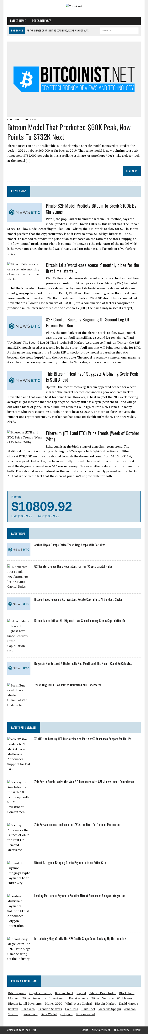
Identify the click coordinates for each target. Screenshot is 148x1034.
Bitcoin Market (105, 1003)
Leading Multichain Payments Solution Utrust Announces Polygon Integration (79, 895)
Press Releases (41, 21)
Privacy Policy (121, 1030)
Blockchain (126, 993)
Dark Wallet (49, 1014)
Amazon (130, 1009)
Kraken (13, 1009)
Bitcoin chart (64, 993)
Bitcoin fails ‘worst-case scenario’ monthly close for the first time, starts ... (92, 267)
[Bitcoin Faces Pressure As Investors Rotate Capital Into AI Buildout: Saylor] (18, 608)
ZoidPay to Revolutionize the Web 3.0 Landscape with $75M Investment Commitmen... (85, 781)
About (85, 1030)
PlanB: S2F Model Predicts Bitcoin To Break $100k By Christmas (91, 208)
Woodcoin (30, 1014)
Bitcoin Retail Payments (25, 1003)
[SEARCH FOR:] (119, 30)
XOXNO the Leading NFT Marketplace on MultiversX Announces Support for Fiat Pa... (83, 739)
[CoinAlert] (73, 6)
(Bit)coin (66, 1014)
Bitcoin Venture (102, 998)
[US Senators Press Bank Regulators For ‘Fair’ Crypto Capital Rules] (18, 586)
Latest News (18, 21)
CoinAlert (31, 1030)
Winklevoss (124, 998)
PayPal (81, 993)
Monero (13, 998)
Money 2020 (53, 1003)
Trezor (13, 1014)
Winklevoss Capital (78, 1003)
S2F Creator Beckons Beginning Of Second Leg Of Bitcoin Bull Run (87, 322)
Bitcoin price (17, 993)
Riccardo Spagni (109, 1009)
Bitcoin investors (34, 998)
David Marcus (128, 1003)
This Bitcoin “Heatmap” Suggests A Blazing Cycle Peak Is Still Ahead (92, 376)
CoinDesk (71, 1009)
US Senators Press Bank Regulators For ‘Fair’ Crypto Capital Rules (73, 566)
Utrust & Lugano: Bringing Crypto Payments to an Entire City (70, 862)
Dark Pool (88, 1009)
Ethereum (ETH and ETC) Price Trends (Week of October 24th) (92, 435)
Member (137, 1030)
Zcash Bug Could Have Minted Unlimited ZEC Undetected (68, 685)
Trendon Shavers (50, 1009)
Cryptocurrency (40, 993)
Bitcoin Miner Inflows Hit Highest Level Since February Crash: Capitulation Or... (80, 620)
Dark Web (28, 1009)
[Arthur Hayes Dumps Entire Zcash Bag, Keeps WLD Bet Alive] (18, 553)
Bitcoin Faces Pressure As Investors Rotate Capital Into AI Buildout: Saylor (78, 599)
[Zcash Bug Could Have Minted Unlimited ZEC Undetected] (18, 705)
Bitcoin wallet (85, 1014)
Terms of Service (101, 1030)
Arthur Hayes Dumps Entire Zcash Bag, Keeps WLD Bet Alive (69, 545)
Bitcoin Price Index (102, 993)
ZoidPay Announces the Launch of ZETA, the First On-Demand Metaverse (76, 824)
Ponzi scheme (78, 998)
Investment (57, 998)
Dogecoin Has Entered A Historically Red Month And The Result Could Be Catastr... (83, 663)
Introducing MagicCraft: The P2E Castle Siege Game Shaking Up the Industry (80, 938)
